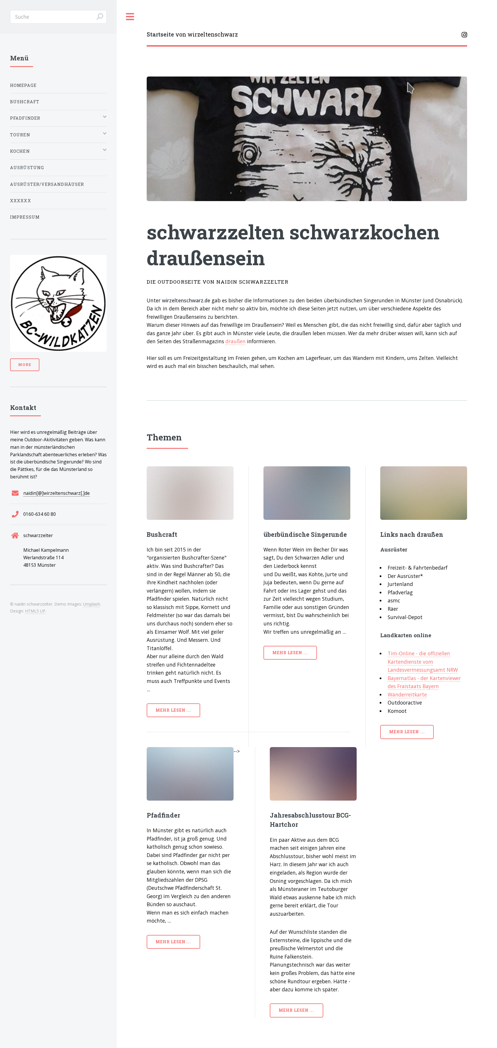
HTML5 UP (35, 611)
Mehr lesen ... (173, 710)
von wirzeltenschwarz (192, 34)
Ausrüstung (27, 167)
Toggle (130, 17)
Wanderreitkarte (407, 694)
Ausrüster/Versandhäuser (47, 184)
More (24, 364)
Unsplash (91, 604)
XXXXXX (20, 200)
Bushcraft (25, 101)
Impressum (25, 217)
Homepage (23, 85)
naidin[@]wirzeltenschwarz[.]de (56, 493)
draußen (235, 341)
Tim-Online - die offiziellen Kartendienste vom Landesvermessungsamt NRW (423, 661)
